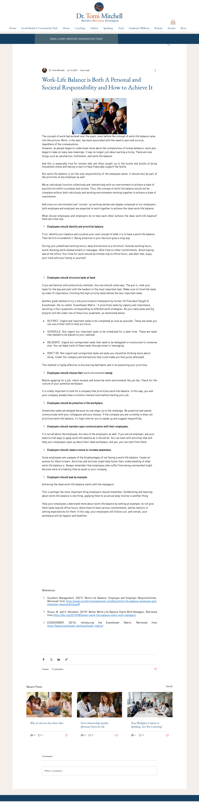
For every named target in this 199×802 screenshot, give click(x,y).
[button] (80, 28)
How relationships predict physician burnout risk (95, 724)
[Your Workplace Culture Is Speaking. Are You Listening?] (150, 704)
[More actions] (155, 70)
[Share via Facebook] (43, 659)
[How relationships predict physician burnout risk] (99, 704)
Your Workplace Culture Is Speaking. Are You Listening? (146, 724)
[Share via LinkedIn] (58, 659)
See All (169, 686)
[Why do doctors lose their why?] (49, 704)
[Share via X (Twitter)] (51, 659)
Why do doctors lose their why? (47, 723)
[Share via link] (66, 659)
